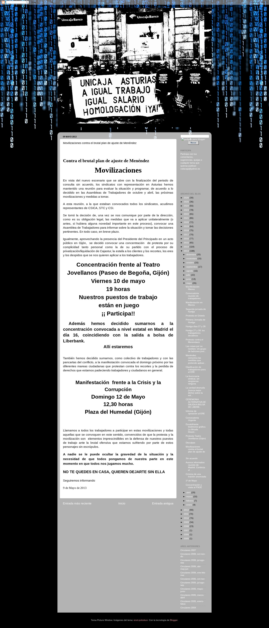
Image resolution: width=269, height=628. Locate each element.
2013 (186, 251)
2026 (186, 198)
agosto (190, 271)
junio (189, 279)
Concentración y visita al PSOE (194, 486)
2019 (186, 226)
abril (188, 492)
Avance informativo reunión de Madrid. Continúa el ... (195, 466)
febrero (190, 501)
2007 (186, 530)
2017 (186, 234)
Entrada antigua (162, 503)
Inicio (121, 503)
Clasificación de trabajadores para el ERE (196, 369)
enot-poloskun (141, 620)
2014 (186, 247)
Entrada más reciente (77, 503)
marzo (189, 496)
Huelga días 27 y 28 (195, 326)
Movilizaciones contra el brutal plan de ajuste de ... (195, 451)
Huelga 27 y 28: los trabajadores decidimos (195, 333)
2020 (186, 222)
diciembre (191, 254)
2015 (186, 243)
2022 (186, 214)
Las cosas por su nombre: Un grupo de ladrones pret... (196, 348)
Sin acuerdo (192, 458)
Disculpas (190, 443)
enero (189, 505)
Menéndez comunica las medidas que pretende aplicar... (196, 359)
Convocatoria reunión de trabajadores (193, 295)
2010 (186, 518)
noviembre (191, 258)
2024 (186, 206)
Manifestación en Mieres (194, 303)
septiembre (192, 267)
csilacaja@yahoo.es (190, 169)
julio (188, 275)
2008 (186, 526)
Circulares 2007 (188, 550)
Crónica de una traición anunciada (196, 475)
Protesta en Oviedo (195, 316)
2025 (186, 202)
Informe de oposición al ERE (195, 412)
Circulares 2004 (188, 608)
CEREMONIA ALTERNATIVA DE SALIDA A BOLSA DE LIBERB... (196, 403)
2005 (186, 538)
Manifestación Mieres (192, 288)
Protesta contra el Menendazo (194, 341)
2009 (186, 522)
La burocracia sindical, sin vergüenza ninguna (192, 380)
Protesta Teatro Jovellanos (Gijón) (196, 437)
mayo (189, 283)
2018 (186, 230)
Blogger (173, 620)
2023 (186, 210)
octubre (190, 262)
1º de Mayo (191, 481)
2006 (186, 534)
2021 (186, 218)
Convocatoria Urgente (192, 419)
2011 (186, 514)
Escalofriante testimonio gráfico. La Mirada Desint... (196, 428)
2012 (186, 510)
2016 (186, 239)
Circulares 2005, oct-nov (192, 579)
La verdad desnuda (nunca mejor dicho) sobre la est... (195, 392)
